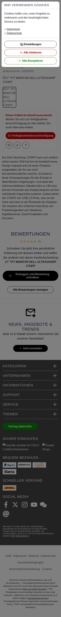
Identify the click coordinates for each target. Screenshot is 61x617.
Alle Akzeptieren (32, 60)
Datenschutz (14, 33)
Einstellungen (32, 44)
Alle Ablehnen (33, 52)
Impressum (13, 29)
